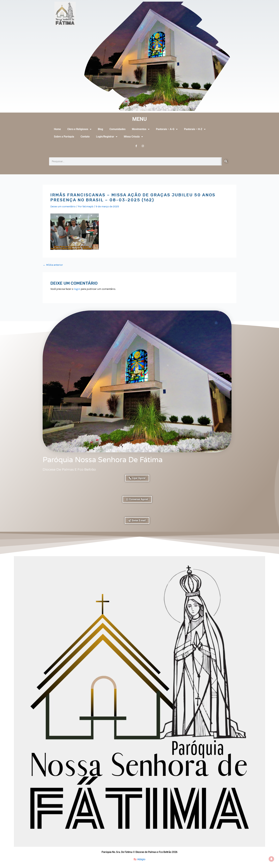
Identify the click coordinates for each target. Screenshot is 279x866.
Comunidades (117, 129)
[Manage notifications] (271, 858)
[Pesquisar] (226, 161)
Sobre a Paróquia (64, 136)
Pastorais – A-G (165, 129)
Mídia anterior (53, 265)
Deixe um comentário (63, 206)
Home (57, 129)
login (77, 288)
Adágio (141, 859)
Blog (100, 129)
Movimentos (139, 129)
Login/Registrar (105, 136)
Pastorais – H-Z (193, 129)
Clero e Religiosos (77, 129)
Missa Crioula (132, 136)
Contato (85, 136)
